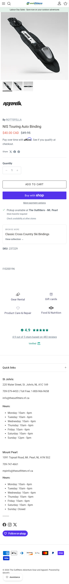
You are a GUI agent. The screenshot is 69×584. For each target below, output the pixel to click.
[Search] (10, 3)
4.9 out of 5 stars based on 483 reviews (34, 337)
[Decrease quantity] (5, 170)
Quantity (7, 163)
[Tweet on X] (10, 152)
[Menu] (3, 3)
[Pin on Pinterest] (18, 152)
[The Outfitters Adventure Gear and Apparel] (34, 3)
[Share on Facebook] (14, 152)
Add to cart (34, 184)
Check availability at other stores (21, 218)
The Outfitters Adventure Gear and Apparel (29, 570)
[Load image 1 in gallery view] (34, 46)
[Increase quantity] (18, 170)
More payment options (34, 203)
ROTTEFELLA (14, 119)
